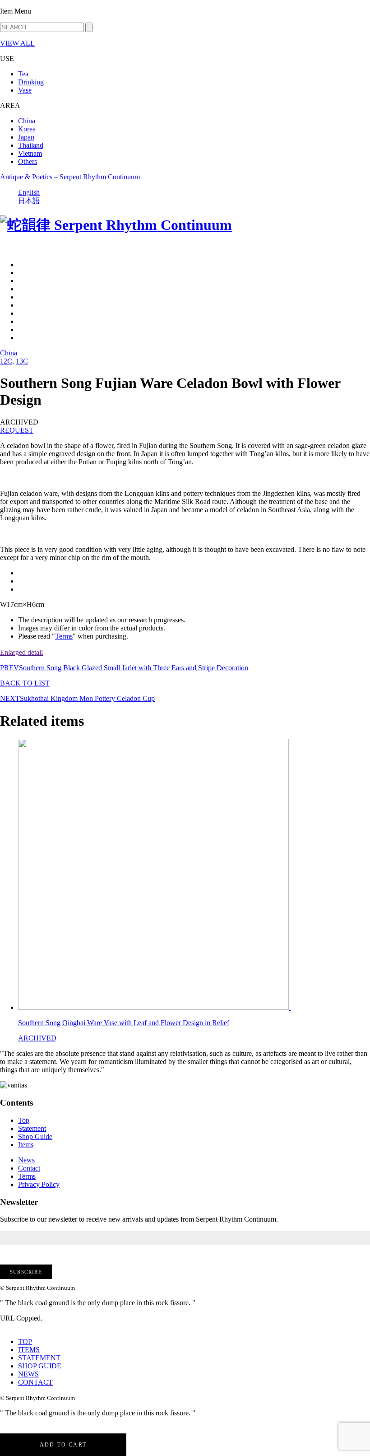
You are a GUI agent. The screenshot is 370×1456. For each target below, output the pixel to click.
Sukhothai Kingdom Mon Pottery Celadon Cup (77, 698)
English (29, 192)
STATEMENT (39, 1358)
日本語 (29, 201)
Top (23, 1120)
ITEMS (29, 1349)
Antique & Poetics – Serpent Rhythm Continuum (70, 177)
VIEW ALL (17, 43)
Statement (32, 1128)
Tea (23, 74)
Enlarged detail (21, 652)
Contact (29, 1168)
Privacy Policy (39, 1184)
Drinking (31, 82)
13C (22, 361)
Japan (26, 137)
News (26, 1160)
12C (6, 361)
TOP (25, 1341)
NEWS (28, 1374)
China (26, 121)
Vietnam (30, 153)
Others (27, 161)
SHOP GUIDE (39, 1366)
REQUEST (16, 430)
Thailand (30, 145)
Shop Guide (35, 1136)
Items (25, 1144)
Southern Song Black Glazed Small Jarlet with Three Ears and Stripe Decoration (124, 668)
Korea (27, 129)
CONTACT (35, 1382)
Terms (64, 636)
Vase (25, 90)
